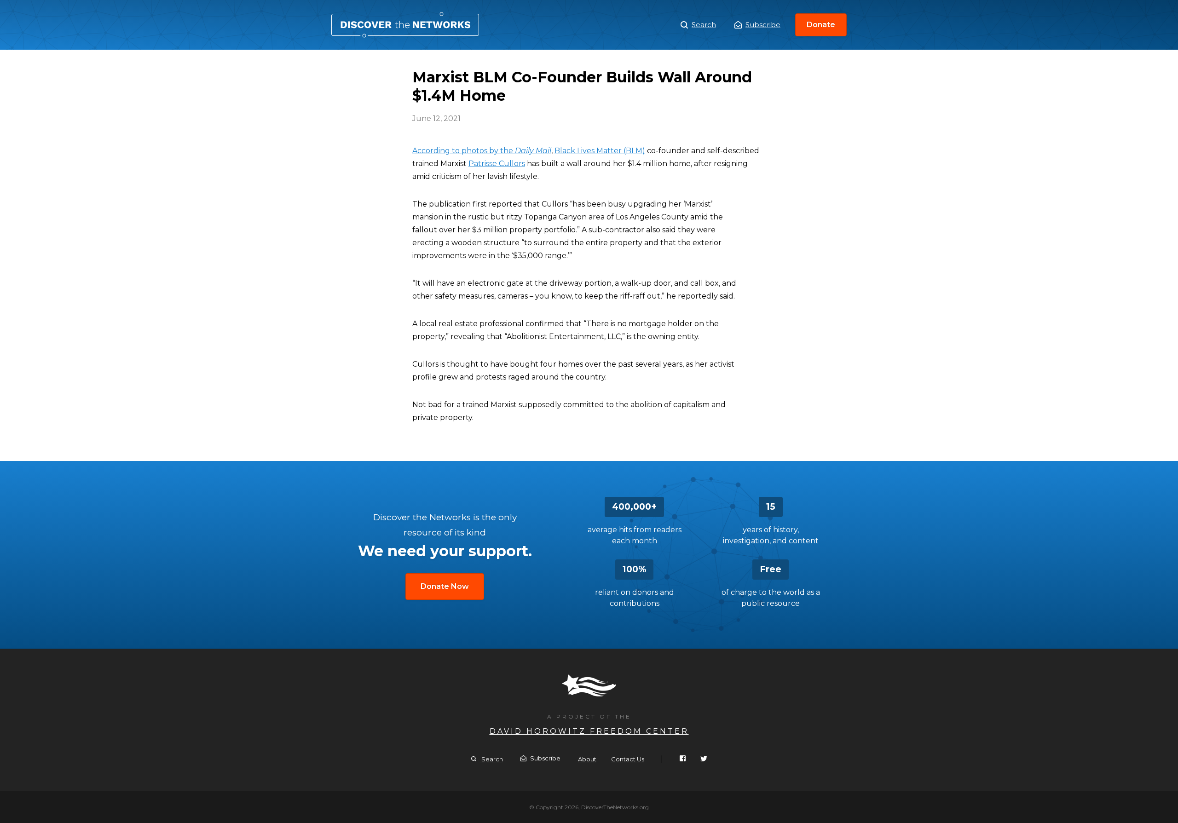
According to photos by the (481, 150)
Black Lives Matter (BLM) (599, 150)
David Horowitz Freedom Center (589, 731)
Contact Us (627, 759)
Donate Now (445, 586)
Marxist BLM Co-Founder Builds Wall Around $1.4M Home (405, 25)
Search (704, 24)
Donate (821, 24)
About (587, 759)
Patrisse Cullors (496, 163)
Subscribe (762, 24)
